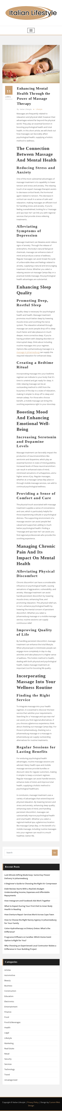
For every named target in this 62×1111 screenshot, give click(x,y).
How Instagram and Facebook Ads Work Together (27, 900)
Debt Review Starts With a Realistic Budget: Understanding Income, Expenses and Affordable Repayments (27, 892)
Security (8, 1059)
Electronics (9, 1001)
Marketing (9, 1043)
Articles (7, 970)
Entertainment (10, 1006)
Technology (9, 1069)
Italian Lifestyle (24, 109)
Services (8, 1064)
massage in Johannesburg (28, 352)
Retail (6, 1053)
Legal (6, 1032)
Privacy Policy (33, 1102)
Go (54, 852)
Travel (7, 1074)
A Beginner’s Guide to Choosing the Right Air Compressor (30, 883)
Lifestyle (39, 109)
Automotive (9, 975)
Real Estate (9, 1048)
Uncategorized (10, 1080)
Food (6, 1017)
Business (8, 985)
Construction (10, 991)
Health (7, 1027)
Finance (7, 1012)
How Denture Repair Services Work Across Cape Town (29, 914)
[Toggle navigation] (31, 30)
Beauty (7, 980)
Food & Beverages (12, 1022)
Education (8, 996)
